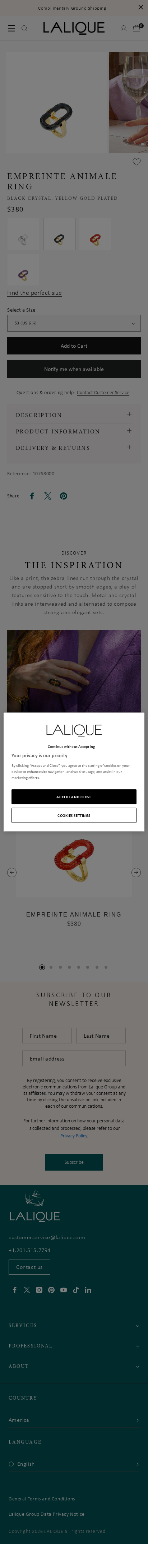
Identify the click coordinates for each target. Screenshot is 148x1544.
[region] (74, 772)
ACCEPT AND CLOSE (73, 796)
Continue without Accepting (71, 746)
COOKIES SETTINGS (74, 815)
